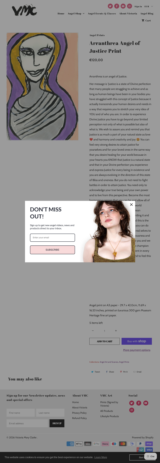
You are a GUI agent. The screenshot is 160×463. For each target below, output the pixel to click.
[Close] (131, 204)
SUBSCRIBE (52, 249)
